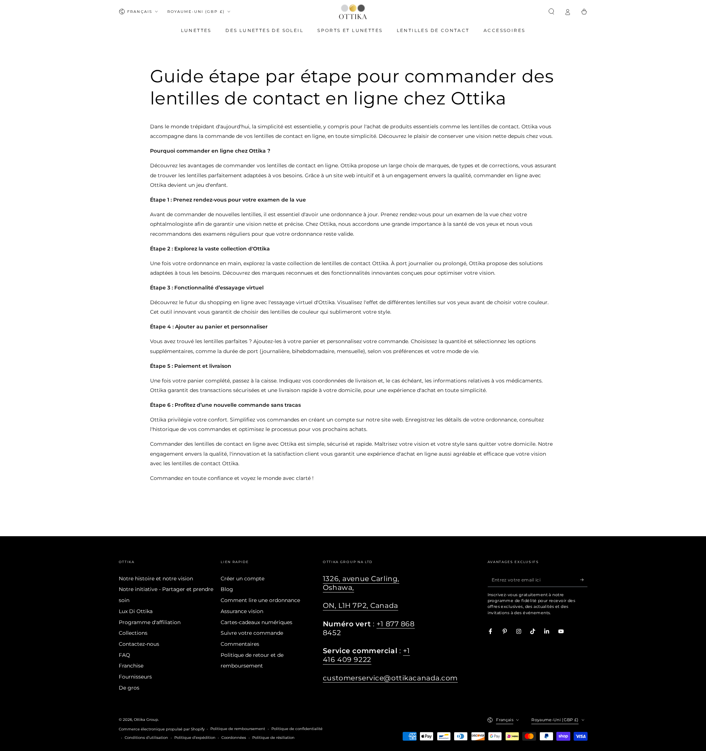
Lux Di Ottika (136, 611)
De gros (129, 688)
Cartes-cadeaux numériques (256, 622)
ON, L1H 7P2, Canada (360, 605)
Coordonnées (233, 737)
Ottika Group (146, 719)
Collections (133, 633)
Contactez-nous (139, 644)
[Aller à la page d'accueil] (353, 11)
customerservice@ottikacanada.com (390, 678)
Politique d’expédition (194, 737)
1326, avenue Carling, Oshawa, (361, 583)
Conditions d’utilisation (146, 737)
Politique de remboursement (237, 728)
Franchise (131, 666)
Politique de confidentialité (296, 728)
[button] (551, 11)
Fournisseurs (135, 677)
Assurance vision (242, 611)
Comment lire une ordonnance (260, 600)
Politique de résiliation (273, 737)
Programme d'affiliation (150, 622)
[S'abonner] (584, 580)
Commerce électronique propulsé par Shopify (161, 729)
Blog (227, 589)
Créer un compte (242, 578)
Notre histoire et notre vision (156, 578)
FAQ (124, 655)
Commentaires (240, 644)
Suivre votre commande (252, 633)
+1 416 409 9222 (366, 655)
